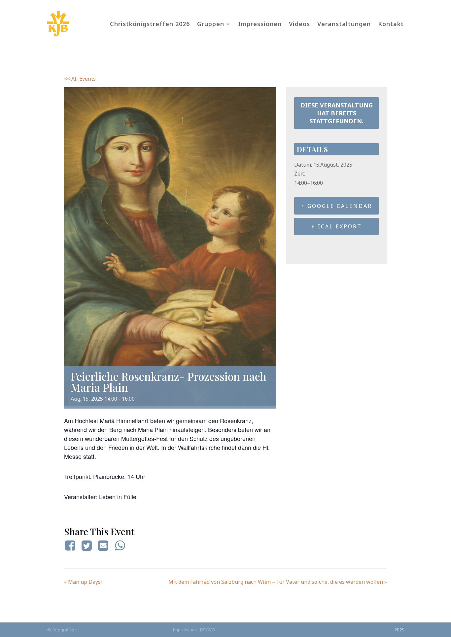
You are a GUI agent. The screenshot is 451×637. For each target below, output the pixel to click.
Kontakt (391, 24)
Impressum (184, 630)
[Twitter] (86, 545)
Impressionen (260, 24)
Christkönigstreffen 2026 (150, 24)
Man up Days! (83, 581)
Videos (299, 24)
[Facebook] (71, 545)
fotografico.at (65, 630)
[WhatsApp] (120, 545)
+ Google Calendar (336, 206)
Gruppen (210, 24)
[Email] (103, 545)
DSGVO (207, 630)
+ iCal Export (336, 226)
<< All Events (80, 78)
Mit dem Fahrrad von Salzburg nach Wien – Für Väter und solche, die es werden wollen (277, 581)
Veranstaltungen (344, 24)
